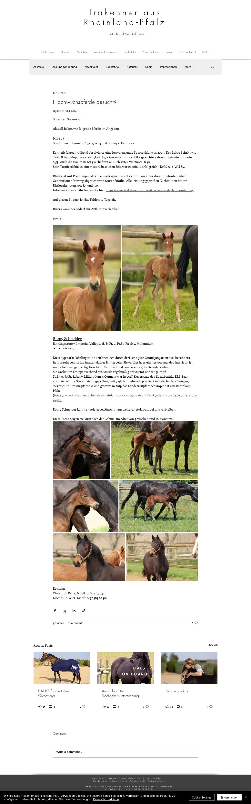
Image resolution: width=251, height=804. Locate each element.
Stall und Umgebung (64, 66)
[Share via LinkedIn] (74, 611)
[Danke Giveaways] (62, 668)
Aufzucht (132, 66)
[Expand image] (87, 278)
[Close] (246, 797)
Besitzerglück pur (178, 691)
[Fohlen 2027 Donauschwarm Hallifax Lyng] (125, 668)
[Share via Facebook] (55, 611)
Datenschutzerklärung (106, 799)
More (188, 66)
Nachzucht (91, 66)
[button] (105, 52)
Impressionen (168, 66)
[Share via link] (83, 611)
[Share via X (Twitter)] (64, 611)
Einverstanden (229, 797)
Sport (148, 66)
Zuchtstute (112, 66)
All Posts (38, 66)
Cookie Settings (201, 797)
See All (213, 645)
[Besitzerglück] (189, 668)
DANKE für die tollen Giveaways (53, 693)
